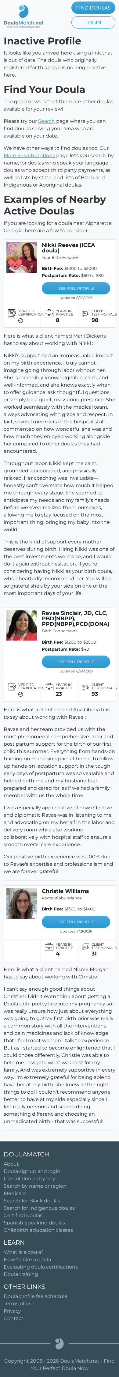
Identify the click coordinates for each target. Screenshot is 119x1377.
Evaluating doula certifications (41, 1267)
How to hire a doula (27, 1259)
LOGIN (93, 22)
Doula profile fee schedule (35, 1296)
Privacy (12, 1311)
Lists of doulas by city (29, 1179)
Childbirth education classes (38, 1230)
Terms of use (19, 1304)
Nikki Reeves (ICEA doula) (68, 248)
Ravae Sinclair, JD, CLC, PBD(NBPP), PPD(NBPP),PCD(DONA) (75, 618)
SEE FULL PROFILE (76, 288)
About (11, 1164)
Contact (13, 1318)
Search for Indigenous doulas (39, 1208)
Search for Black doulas (32, 1201)
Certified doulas (23, 1215)
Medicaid (15, 1193)
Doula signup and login (32, 1171)
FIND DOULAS (93, 8)
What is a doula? (24, 1252)
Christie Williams (65, 891)
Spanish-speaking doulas (34, 1223)
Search (46, 121)
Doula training (21, 1274)
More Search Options (29, 155)
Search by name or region (35, 1186)
